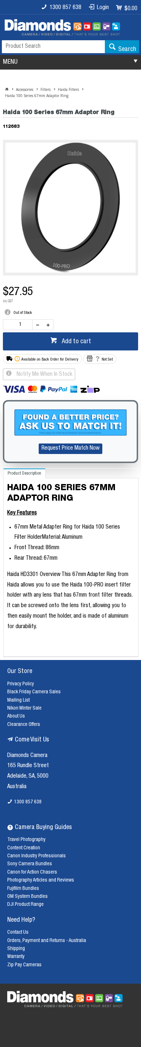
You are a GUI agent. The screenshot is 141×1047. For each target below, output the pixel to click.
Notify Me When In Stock (43, 375)
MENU (10, 62)
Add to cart (75, 342)
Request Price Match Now (70, 448)
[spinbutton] (19, 325)
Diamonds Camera (27, 756)
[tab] (24, 473)
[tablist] (71, 562)
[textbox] (53, 46)
